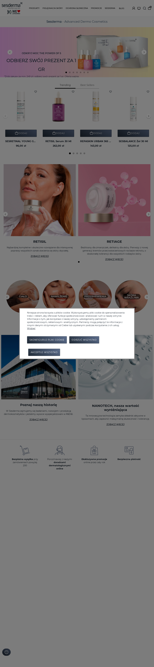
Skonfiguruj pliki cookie (47, 340)
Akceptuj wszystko (44, 352)
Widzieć (31, 328)
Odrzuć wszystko (84, 340)
